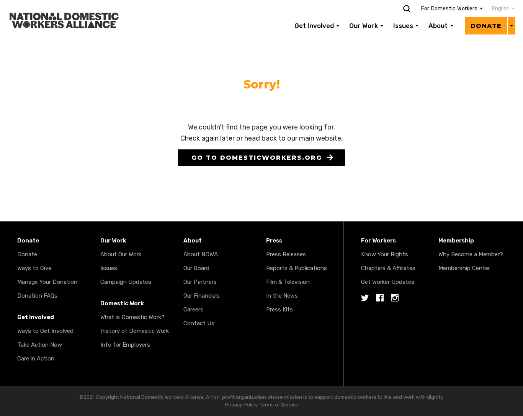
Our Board (196, 268)
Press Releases (286, 254)
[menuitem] (499, 8)
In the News (282, 295)
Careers (193, 309)
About (438, 25)
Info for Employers (125, 344)
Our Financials (201, 295)
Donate (486, 25)
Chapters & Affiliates (388, 268)
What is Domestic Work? (132, 317)
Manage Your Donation (47, 281)
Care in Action (35, 358)
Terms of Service (279, 405)
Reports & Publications (296, 268)
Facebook (380, 298)
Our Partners (200, 281)
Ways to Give (34, 268)
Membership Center (464, 268)
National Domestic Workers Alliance (56, 5)
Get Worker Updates (387, 281)
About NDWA (200, 254)
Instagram (395, 298)
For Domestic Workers (449, 8)
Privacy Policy (241, 405)
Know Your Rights (384, 254)
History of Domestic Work (134, 331)
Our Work (363, 25)
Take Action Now (39, 344)
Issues (403, 25)
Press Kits (279, 309)
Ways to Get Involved (45, 331)
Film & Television (288, 281)
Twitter (365, 298)
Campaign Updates (125, 281)
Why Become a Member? (470, 254)
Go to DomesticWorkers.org (256, 157)
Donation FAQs (37, 295)
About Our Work (120, 254)
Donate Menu (511, 25)
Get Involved (314, 25)
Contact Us (198, 323)
